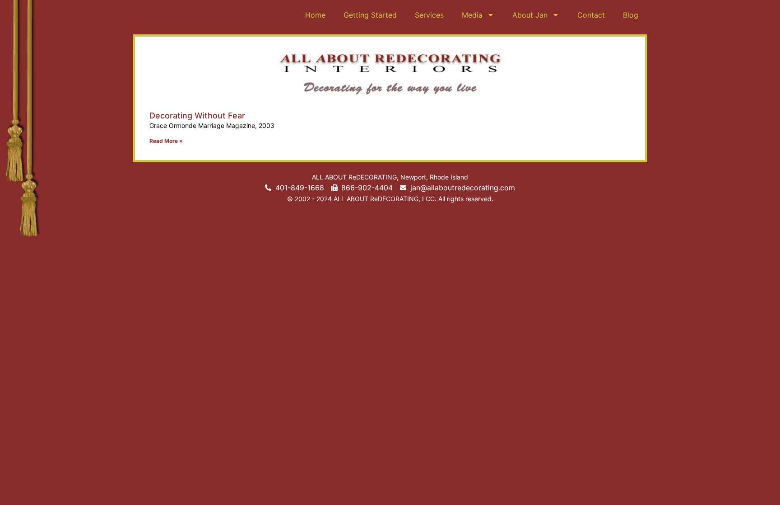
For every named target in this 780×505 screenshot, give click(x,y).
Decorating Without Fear (197, 115)
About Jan (530, 14)
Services (429, 14)
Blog (630, 14)
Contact (591, 14)
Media (472, 14)
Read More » (166, 140)
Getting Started (370, 14)
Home (315, 14)
